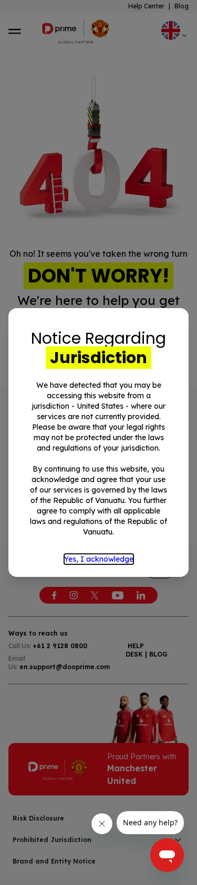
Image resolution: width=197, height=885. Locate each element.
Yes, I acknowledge (98, 559)
